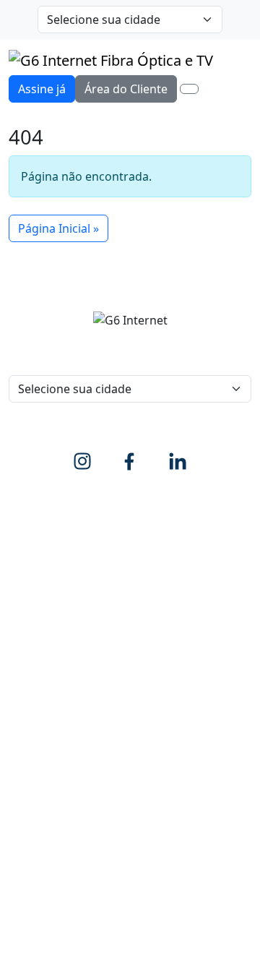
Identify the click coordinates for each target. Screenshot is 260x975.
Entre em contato (56, 592)
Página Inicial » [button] (58, 228)
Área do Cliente (126, 89)
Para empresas (180, 546)
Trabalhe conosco (57, 621)
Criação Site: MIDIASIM (176, 860)
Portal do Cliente (54, 731)
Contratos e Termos (63, 788)
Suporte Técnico (53, 760)
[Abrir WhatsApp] (224, 938)
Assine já (42, 89)
